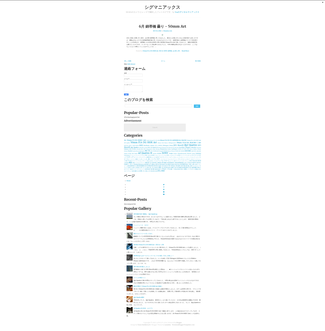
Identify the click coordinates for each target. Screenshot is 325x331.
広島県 (126, 164)
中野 (178, 167)
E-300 (145, 147)
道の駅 (152, 169)
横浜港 (147, 162)
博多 (182, 169)
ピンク (165, 159)
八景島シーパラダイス (189, 169)
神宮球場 (155, 166)
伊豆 (190, 161)
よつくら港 (172, 160)
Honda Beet (140, 149)
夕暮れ (146, 171)
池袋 (169, 167)
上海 (193, 164)
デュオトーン (182, 157)
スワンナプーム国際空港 (145, 157)
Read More (185, 51)
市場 (166, 164)
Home (129, 181)
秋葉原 (172, 164)
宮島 (176, 162)
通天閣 (186, 167)
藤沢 (149, 169)
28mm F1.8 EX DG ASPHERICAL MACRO (173, 140)
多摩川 (129, 167)
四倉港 (163, 164)
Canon (152, 145)
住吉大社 (177, 164)
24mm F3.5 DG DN (155, 140)
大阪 (159, 167)
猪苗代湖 (181, 167)
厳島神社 (199, 162)
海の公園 (157, 162)
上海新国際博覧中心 (131, 166)
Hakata (126, 149)
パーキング (192, 157)
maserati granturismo (139, 151)
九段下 (185, 162)
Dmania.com (167, 31)
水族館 (159, 166)
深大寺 (146, 166)
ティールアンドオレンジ (172, 157)
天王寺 (189, 167)
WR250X (189, 153)
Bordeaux (146, 145)
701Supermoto (172, 142)
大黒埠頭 (156, 167)
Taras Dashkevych (144, 325)
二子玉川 (163, 169)
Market (130, 151)
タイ (158, 157)
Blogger (179, 322)
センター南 (154, 157)
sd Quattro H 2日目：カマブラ (143, 308)
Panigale (161, 151)
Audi (134, 145)
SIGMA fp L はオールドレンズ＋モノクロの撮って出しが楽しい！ (154, 255)
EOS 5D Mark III (153, 147)
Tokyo (175, 153)
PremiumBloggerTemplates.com (183, 325)
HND (130, 149)
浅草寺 (182, 166)
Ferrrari (176, 147)
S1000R (183, 151)
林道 (152, 171)
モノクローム (165, 161)
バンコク (156, 159)
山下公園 (151, 164)
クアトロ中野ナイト (140, 278)
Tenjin (171, 153)
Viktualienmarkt (181, 153)
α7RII (162, 171)
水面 (163, 166)
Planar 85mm (171, 151)
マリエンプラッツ (142, 160)
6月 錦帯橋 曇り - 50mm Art (162, 26)
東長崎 (146, 169)
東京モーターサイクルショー (137, 169)
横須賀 (127, 162)
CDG (156, 145)
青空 (170, 166)
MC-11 (161, 51)
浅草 (179, 166)
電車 (193, 167)
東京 (195, 167)
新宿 (138, 166)
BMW (141, 145)
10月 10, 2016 (157, 31)
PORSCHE (177, 151)
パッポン (140, 159)
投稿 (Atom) (131, 64)
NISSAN (156, 151)
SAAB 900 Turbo (133, 153)
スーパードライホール (185, 155)
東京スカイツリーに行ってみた (143, 233)
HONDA (134, 149)
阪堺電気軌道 (140, 164)
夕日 (143, 171)
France (188, 147)
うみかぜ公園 (150, 155)
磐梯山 (197, 169)
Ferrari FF (171, 147)
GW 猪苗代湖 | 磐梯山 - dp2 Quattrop (145, 214)
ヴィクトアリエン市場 (141, 155)
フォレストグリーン (172, 159)
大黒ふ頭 (151, 167)
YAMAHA (198, 153)
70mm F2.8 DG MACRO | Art (189, 143)
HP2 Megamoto (148, 149)
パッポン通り (146, 159)
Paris (165, 151)
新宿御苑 (141, 166)
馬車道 (178, 169)
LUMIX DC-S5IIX (182, 149)
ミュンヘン (157, 161)
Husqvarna (163, 149)
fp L (183, 147)
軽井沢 (194, 162)
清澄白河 (166, 166)
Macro (191, 149)
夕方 (149, 171)
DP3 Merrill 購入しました (142, 266)
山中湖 (159, 164)
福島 (135, 171)
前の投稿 (198, 61)
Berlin (137, 145)
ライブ (177, 160)
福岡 (133, 171)
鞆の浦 (154, 171)
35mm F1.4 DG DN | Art (194, 140)
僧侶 (186, 166)
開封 (161, 162)
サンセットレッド (158, 155)
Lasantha (167, 325)
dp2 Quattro (190, 145)
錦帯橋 (170, 51)
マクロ (130, 161)
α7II (178, 51)
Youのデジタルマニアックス (187, 12)
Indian (169, 149)
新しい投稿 (127, 61)
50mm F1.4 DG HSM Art (150, 51)
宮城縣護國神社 (170, 162)
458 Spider (127, 142)
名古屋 (138, 171)
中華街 (172, 167)
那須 (159, 169)
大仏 (162, 167)
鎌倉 (165, 162)
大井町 (133, 167)
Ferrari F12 (165, 147)
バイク (196, 157)
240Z (148, 140)
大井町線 (137, 167)
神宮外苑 (150, 166)
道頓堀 (156, 169)
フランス (180, 159)
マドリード (134, 160)
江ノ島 (133, 164)
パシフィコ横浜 (134, 159)
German (199, 147)
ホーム (163, 61)
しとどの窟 (166, 155)
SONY (165, 51)
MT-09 (152, 151)
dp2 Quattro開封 (139, 297)
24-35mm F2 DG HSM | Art (135, 140)
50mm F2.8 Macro (163, 142)
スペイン (136, 157)
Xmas (193, 153)
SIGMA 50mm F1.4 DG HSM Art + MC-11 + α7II (149, 245)
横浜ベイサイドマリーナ (139, 162)
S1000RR (188, 151)
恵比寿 (190, 162)
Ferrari (160, 147)
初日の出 (185, 164)
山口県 (175, 51)
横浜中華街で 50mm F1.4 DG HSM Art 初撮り (148, 286)
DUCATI (141, 147)
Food (180, 147)
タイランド (163, 157)
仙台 (174, 166)
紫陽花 (169, 164)
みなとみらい (150, 161)
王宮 (150, 162)
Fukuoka (193, 147)
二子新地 (174, 169)
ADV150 (126, 145)
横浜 (130, 162)
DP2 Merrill (178, 145)
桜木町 (147, 164)
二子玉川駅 (169, 169)
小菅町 (189, 164)
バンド (162, 159)
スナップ (130, 157)
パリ (152, 159)
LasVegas (174, 149)
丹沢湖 (165, 167)
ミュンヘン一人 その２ (141, 225)
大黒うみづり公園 (144, 167)
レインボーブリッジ (184, 160)
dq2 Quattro (135, 147)
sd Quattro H (145, 153)
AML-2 (130, 145)
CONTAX (160, 145)
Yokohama (127, 155)
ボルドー (188, 159)
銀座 (182, 162)
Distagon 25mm (168, 145)
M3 (188, 149)
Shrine (155, 153)
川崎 (176, 166)
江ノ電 (129, 164)
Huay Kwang (156, 149)
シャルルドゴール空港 (174, 155)
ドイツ (187, 157)
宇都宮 (193, 160)
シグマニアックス (162, 7)
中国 (175, 167)
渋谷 (181, 164)
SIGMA (159, 153)
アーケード (133, 155)
